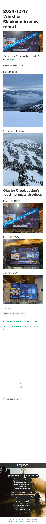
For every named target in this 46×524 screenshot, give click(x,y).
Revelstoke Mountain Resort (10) (23, 484)
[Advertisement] (23, 353)
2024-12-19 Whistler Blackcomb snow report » (22, 327)
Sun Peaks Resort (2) (23, 509)
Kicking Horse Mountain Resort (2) (23, 497)
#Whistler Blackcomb (10, 399)
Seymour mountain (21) (23, 480)
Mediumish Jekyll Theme (16, 521)
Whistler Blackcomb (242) (23, 488)
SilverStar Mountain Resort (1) (23, 505)
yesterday (10, 60)
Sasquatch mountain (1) (19, 492)
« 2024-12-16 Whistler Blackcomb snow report (20, 322)
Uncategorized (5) (32, 476)
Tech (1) (32, 492)
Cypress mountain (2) (23, 501)
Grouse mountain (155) (15, 476)
